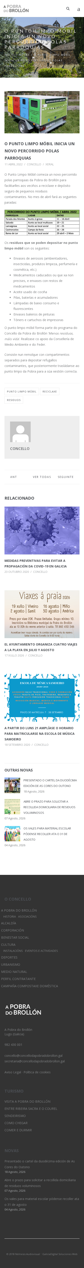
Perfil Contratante (18, 979)
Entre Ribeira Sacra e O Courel (30, 1108)
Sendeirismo (15, 1116)
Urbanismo (10, 964)
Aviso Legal (12, 1072)
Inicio (9, 54)
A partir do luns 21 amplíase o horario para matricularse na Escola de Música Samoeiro (39, 733)
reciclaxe (50, 391)
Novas (24, 54)
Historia (9, 917)
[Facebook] (49, 1248)
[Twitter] (34, 1248)
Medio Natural (14, 972)
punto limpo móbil (22, 391)
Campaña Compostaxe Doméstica (29, 986)
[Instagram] (42, 1248)
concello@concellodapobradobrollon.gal (33, 1055)
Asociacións (27, 917)
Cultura (8, 944)
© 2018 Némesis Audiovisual (23, 1254)
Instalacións (13, 951)
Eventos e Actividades (41, 951)
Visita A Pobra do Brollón (27, 1101)
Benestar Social (15, 937)
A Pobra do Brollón (19, 910)
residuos (14, 400)
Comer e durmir (18, 1130)
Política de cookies (37, 1072)
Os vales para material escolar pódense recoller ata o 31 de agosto (47, 834)
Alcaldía (8, 923)
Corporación (12, 930)
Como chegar (16, 1123)
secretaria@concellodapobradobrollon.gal (34, 1061)
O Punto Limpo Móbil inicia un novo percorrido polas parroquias (39, 151)
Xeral (49, 164)
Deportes (9, 957)
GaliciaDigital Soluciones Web (60, 1254)
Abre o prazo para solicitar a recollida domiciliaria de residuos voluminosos (49, 807)
